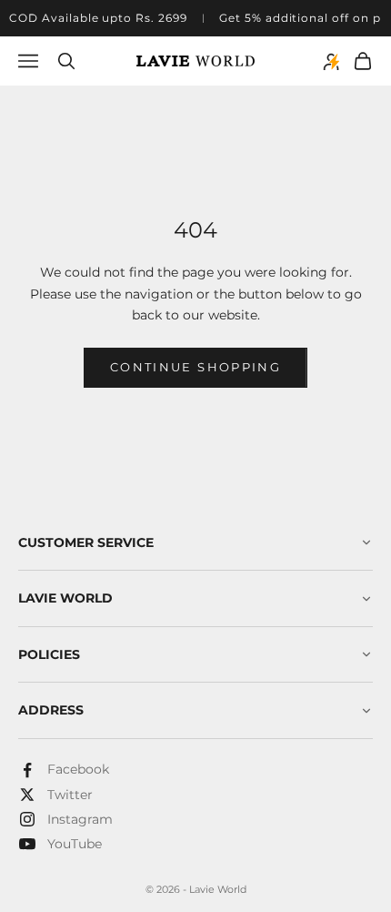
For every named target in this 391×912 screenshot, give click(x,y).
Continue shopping (195, 367)
